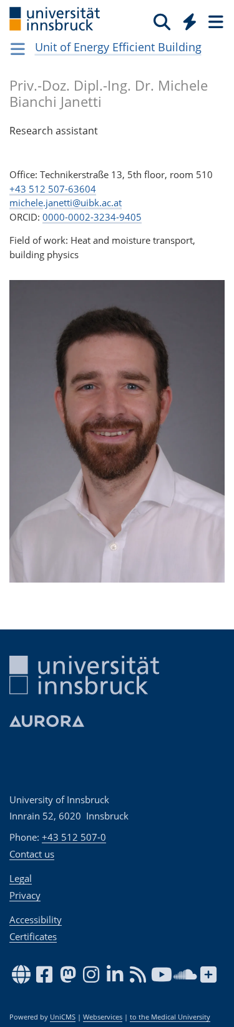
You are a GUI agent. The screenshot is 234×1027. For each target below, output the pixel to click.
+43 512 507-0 (74, 837)
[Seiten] (214, 21)
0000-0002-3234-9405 (92, 217)
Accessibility (35, 919)
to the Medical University (170, 1017)
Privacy (25, 895)
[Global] (186, 19)
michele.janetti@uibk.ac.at (65, 202)
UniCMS (63, 1017)
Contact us (31, 854)
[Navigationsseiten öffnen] (18, 49)
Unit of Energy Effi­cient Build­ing (118, 46)
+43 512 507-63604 (52, 189)
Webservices (102, 1017)
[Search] (162, 21)
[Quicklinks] (190, 21)
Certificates (33, 936)
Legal (20, 878)
